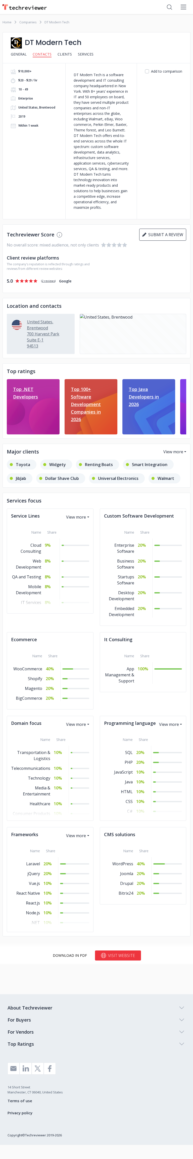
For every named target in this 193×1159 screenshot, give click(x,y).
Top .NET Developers (25, 393)
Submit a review (164, 234)
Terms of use (20, 1100)
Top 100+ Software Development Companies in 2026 (86, 404)
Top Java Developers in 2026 (144, 396)
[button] (133, 334)
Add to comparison (166, 71)
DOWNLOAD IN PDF (70, 955)
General (19, 54)
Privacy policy (20, 1112)
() (48, 281)
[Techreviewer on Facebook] (50, 1069)
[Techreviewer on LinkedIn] (26, 1069)
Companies (28, 22)
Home (7, 22)
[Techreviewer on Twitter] (38, 1069)
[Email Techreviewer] (14, 1069)
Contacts (42, 54)
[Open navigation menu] (183, 7)
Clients (65, 54)
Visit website (121, 955)
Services (85, 54)
